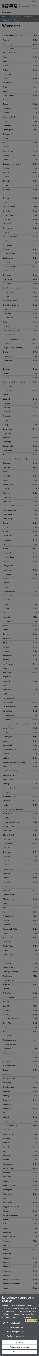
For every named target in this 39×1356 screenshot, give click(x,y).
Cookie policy (31, 1320)
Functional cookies (15, 1327)
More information (19, 1352)
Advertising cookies (15, 1332)
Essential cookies (14, 1323)
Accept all (19, 1342)
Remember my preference (19, 1347)
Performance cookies (16, 1336)
